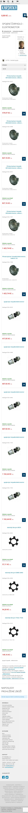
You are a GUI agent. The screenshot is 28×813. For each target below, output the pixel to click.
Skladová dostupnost (7, 722)
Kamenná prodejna (6, 711)
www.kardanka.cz (9, 767)
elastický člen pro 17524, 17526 (14, 618)
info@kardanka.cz (10, 765)
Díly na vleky (5, 744)
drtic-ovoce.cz (15, 796)
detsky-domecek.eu (6, 796)
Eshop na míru (4, 811)
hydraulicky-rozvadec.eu (19, 786)
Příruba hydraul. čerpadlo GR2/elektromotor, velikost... (14, 122)
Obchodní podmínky (7, 705)
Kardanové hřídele (6, 736)
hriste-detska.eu (9, 792)
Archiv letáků (5, 725)
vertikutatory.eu (19, 794)
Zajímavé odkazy (6, 716)
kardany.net (19, 802)
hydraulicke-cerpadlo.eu (18, 788)
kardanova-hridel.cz (7, 786)
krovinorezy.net (19, 789)
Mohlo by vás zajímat (7, 718)
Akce (3, 733)
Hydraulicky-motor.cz (9, 799)
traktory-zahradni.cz (18, 791)
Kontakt (4, 714)
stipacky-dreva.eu (9, 791)
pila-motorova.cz (6, 797)
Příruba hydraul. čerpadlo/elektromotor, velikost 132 (14, 257)
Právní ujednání (6, 719)
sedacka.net (20, 800)
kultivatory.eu (22, 796)
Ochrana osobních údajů (8, 706)
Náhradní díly (5, 743)
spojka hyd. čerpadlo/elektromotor (14, 302)
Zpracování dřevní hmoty (8, 749)
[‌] (3, 777)
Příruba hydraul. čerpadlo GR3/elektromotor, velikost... (14, 212)
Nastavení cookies (11, 809)
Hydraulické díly (7, 31)
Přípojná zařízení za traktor (8, 747)
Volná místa (5, 713)
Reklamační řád (6, 708)
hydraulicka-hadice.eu (11, 802)
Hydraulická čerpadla (18, 31)
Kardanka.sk (14, 800)
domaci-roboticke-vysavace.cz (18, 797)
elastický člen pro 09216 (14, 527)
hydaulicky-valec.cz (7, 788)
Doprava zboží (5, 710)
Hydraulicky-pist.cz (19, 799)
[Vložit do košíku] (24, 114)
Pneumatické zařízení (7, 739)
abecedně (13, 678)
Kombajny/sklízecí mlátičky (8, 746)
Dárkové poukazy (6, 735)
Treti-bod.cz (7, 800)
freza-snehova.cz (18, 792)
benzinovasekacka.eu (10, 789)
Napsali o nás (5, 724)
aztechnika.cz (18, 785)
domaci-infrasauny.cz (10, 794)
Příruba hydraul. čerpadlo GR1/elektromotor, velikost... (14, 77)
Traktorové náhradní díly (8, 741)
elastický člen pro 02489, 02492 (14, 572)
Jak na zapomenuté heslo (8, 721)
